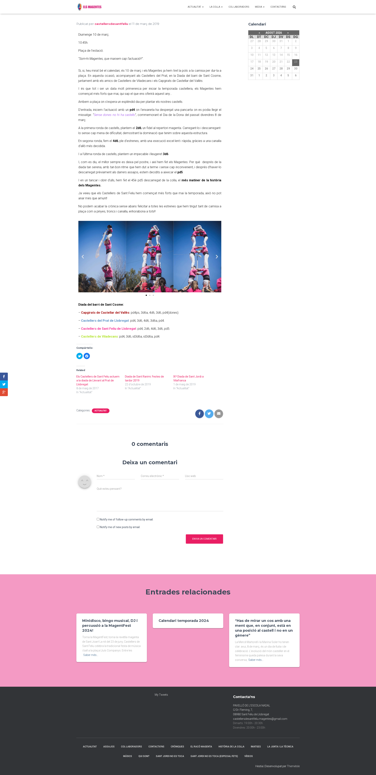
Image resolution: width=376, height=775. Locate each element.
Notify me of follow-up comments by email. (126, 519)
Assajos (109, 746)
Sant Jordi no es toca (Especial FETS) (214, 756)
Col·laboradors (239, 6)
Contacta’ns (278, 6)
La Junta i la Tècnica (280, 746)
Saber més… (90, 655)
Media (259, 6)
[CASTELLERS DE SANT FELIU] (90, 7)
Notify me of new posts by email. (120, 527)
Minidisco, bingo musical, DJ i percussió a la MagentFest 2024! (110, 626)
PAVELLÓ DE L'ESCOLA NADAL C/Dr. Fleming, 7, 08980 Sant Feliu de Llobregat (251, 710)
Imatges (256, 746)
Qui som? (143, 756)
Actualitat (195, 6)
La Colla (215, 6)
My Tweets (161, 694)
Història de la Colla (231, 746)
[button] (146, 295)
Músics (127, 756)
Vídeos (248, 756)
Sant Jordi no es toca (170, 756)
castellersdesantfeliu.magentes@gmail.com (260, 718)
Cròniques (177, 746)
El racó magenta (201, 746)
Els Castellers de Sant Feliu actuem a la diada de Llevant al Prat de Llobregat (97, 380)
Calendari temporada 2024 (184, 621)
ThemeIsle (293, 766)
